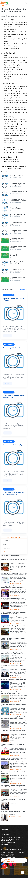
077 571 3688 (10, 861)
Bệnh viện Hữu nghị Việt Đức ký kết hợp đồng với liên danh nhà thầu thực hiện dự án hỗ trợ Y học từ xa (14, 575)
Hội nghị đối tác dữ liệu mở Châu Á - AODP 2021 (13, 679)
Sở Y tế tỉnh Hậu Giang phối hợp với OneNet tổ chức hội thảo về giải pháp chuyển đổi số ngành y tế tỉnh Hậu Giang (14, 787)
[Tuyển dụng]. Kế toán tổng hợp (13, 445)
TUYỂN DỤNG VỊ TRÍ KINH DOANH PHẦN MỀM (13, 811)
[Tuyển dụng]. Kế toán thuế (11, 348)
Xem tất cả (22, 289)
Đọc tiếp (7, 335)
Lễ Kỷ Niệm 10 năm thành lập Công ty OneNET (13, 626)
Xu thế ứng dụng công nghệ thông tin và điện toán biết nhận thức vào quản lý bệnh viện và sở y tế (14, 600)
